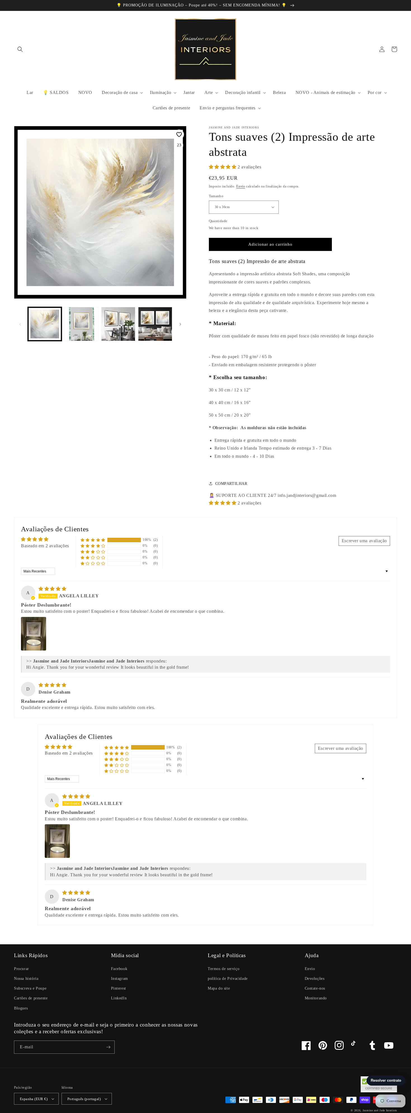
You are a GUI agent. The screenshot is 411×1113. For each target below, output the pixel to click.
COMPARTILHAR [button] (231, 484)
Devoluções (315, 978)
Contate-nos (315, 988)
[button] (20, 49)
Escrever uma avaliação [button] (364, 540)
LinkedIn (119, 998)
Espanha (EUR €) (34, 1099)
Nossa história (26, 978)
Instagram (119, 978)
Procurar (21, 969)
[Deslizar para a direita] (180, 324)
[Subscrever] (108, 1047)
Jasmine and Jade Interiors (380, 1110)
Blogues (21, 1008)
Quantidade (218, 221)
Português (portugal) (84, 1099)
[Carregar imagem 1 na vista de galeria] (45, 324)
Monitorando (316, 998)
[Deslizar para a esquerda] (20, 324)
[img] (52, 588)
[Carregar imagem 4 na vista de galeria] (155, 324)
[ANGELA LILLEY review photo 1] (33, 634)
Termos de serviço (223, 969)
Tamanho (216, 196)
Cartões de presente (31, 998)
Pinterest (118, 988)
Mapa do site (219, 988)
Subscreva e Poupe (30, 988)
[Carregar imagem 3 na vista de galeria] (118, 324)
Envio (240, 186)
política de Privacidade (228, 978)
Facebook (119, 969)
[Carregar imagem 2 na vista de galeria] (82, 324)
